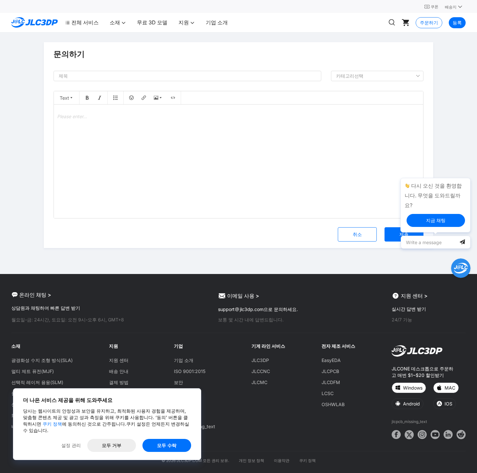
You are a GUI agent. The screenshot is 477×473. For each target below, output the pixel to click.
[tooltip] (435, 205)
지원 (184, 22)
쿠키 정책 (307, 460)
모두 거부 (111, 445)
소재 (115, 22)
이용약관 (281, 460)
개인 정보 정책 (251, 460)
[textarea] (238, 161)
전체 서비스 (85, 22)
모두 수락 (167, 445)
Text (64, 98)
